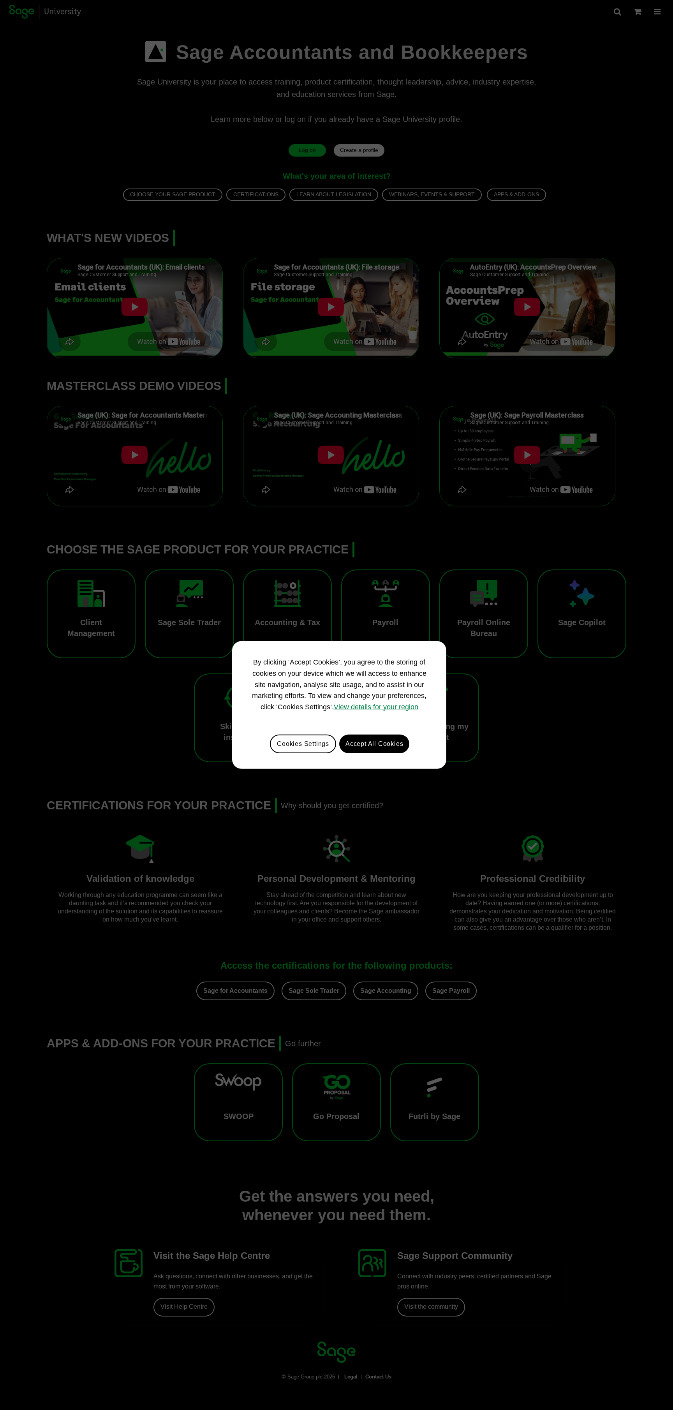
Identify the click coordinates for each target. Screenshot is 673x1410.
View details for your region (376, 707)
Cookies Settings (303, 743)
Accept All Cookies (374, 743)
